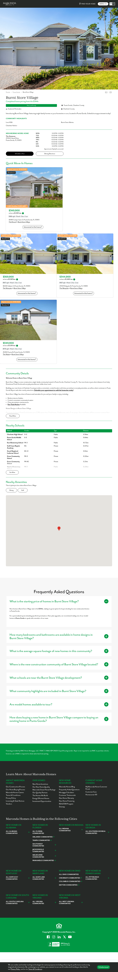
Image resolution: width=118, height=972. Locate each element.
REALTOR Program (66, 804)
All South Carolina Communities (15, 903)
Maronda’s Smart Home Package (43, 790)
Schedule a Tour (20, 154)
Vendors (9, 804)
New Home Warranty (66, 798)
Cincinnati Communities (69, 878)
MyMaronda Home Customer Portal (96, 788)
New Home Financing (66, 801)
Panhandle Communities (43, 860)
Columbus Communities (69, 881)
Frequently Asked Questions (69, 790)
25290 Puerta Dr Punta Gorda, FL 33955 (16, 352)
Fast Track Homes (14, 404)
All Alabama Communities (12, 832)
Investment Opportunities (41, 801)
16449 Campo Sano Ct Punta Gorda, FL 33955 (24, 220)
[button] (59, 529)
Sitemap (62, 807)
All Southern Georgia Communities (95, 832)
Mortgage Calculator (66, 793)
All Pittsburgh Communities (92, 878)
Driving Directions (49, 154)
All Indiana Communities (65, 830)
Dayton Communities (68, 885)
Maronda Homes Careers (15, 793)
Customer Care (91, 792)
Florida (8, 92)
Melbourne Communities (38, 856)
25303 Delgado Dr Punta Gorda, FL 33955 (73, 286)
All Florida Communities (38, 832)
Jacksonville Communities (38, 850)
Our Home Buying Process (15, 790)
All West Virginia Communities (66, 903)
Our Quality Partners (40, 793)
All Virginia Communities (38, 903)
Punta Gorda (16, 92)
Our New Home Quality (41, 787)
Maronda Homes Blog (67, 787)
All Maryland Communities (38, 878)
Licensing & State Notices (15, 801)
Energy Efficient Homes (40, 798)
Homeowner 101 (91, 795)
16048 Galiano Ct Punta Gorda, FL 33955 (16, 286)
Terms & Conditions (35, 969)
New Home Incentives (40, 784)
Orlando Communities (42, 837)
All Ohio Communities (69, 874)
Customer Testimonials (67, 795)
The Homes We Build (40, 796)
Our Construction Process (15, 787)
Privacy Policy (15, 969)
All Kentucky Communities (12, 878)
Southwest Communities (38, 845)
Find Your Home (88, 4)
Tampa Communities (41, 840)
